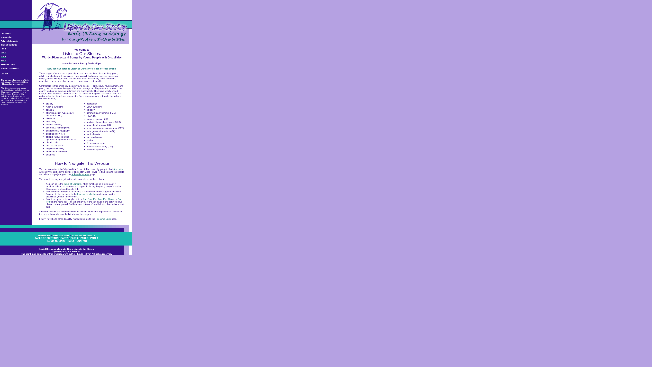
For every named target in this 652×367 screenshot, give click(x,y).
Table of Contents (72, 184)
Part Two (97, 199)
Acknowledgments (80, 174)
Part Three (108, 199)
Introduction (118, 169)
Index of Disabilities (87, 194)
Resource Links (103, 219)
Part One (87, 199)
